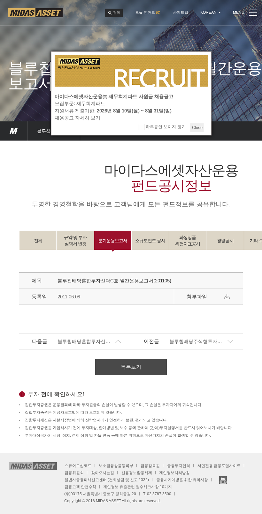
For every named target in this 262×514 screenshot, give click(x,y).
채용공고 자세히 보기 (77, 117)
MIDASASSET (13, 131)
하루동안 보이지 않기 (165, 126)
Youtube (223, 480)
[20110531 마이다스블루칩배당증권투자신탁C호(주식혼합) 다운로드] (227, 296)
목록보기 (131, 367)
